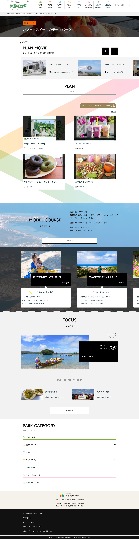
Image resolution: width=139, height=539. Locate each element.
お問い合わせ (27, 518)
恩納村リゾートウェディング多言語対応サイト (38, 531)
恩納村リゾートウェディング (32, 527)
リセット (113, 111)
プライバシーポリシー (30, 522)
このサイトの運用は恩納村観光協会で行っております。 (69, 500)
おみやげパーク (31, 467)
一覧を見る (69, 241)
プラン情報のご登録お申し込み (33, 513)
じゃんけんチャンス (32, 483)
